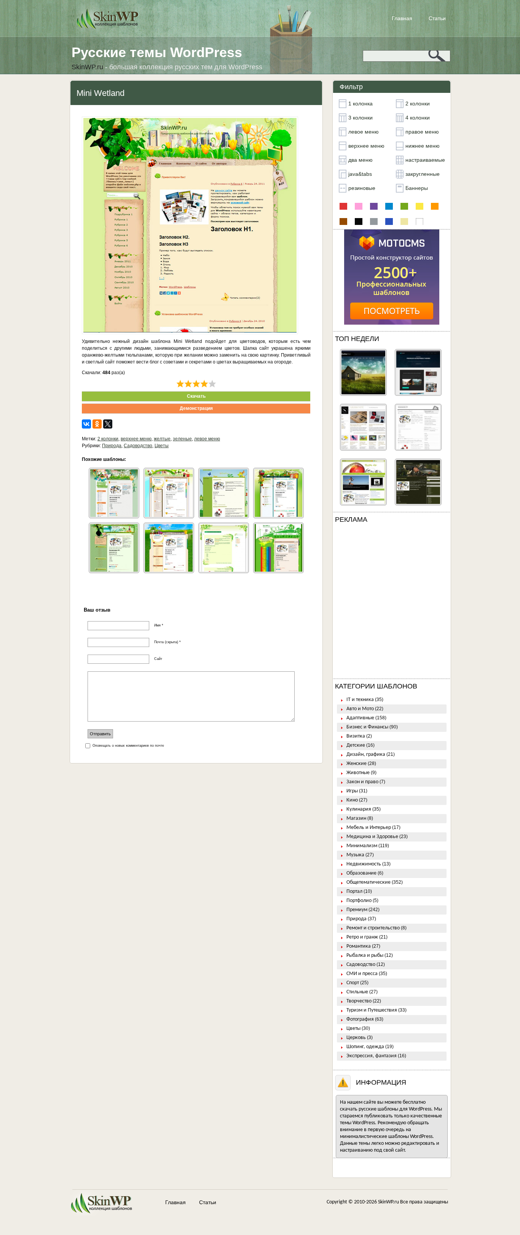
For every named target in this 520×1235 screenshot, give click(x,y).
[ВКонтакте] (86, 424)
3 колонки (360, 118)
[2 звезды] (188, 383)
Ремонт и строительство (373, 928)
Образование (361, 873)
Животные (358, 773)
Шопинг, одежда (365, 1047)
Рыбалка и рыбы (364, 955)
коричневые (343, 221)
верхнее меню (136, 438)
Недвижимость (363, 864)
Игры (352, 791)
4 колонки (417, 118)
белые (419, 221)
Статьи (437, 18)
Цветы (162, 445)
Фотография (360, 1019)
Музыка (355, 855)
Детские (355, 745)
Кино (352, 800)
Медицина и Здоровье (372, 837)
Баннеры (416, 188)
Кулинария (358, 809)
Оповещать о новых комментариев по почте (128, 745)
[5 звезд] (212, 383)
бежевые (404, 221)
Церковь (356, 1038)
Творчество (359, 1001)
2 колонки (107, 438)
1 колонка (360, 103)
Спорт (352, 983)
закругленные (422, 174)
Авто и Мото (360, 709)
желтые (162, 438)
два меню (360, 160)
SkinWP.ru (388, 1202)
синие (389, 221)
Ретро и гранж (362, 937)
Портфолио (359, 901)
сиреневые (374, 206)
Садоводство (138, 445)
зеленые (182, 438)
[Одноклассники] (97, 424)
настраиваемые (425, 160)
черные (358, 221)
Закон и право (362, 782)
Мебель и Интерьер (368, 827)
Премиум (356, 910)
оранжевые (435, 206)
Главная (402, 18)
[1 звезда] (180, 383)
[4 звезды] (204, 383)
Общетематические (368, 882)
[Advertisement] (391, 603)
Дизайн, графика (365, 754)
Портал (354, 891)
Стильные (357, 992)
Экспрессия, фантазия (371, 1056)
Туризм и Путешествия (371, 1010)
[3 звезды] (196, 383)
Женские (356, 763)
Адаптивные (360, 718)
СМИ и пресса (362, 974)
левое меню (207, 438)
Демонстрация (196, 408)
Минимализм (361, 846)
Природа (111, 445)
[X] (107, 424)
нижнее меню (422, 146)
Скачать (196, 396)
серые (374, 221)
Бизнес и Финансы (367, 727)
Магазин (356, 818)
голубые (389, 206)
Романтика (358, 946)
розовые (358, 206)
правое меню (422, 132)
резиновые (361, 188)
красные (343, 206)
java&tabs (360, 174)
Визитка (355, 736)
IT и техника (360, 700)
